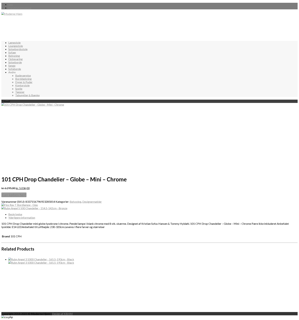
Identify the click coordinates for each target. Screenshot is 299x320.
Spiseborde (15, 62)
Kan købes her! (13, 194)
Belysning (14, 55)
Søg (10, 4)
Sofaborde (14, 69)
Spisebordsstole (18, 49)
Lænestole (14, 42)
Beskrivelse (15, 214)
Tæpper (20, 92)
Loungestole (15, 45)
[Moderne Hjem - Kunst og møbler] (11, 13)
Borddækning (23, 78)
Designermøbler (92, 201)
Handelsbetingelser (20, 7)
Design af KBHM (62, 313)
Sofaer (12, 52)
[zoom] (32, 104)
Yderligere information (21, 217)
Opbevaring (15, 59)
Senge (11, 65)
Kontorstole (22, 85)
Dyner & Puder (24, 82)
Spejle (18, 88)
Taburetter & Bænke (27, 95)
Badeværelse (23, 75)
